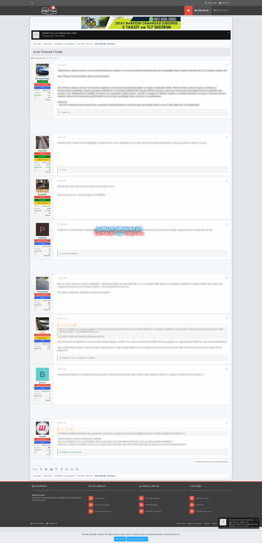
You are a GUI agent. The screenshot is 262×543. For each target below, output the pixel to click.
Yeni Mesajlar (151, 505)
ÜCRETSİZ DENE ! (242, 526)
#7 (227, 369)
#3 (227, 181)
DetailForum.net (153, 511)
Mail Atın (199, 505)
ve (69, 253)
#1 (227, 65)
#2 (227, 137)
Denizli (47, 215)
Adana (48, 400)
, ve (72, 452)
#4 (227, 224)
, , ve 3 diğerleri (78, 358)
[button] (210, 10)
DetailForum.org (203, 511)
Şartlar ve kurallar (194, 523)
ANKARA (47, 256)
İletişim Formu (202, 498)
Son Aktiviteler (152, 498)
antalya (47, 172)
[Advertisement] (131, 125)
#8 (227, 423)
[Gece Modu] (32, 3)
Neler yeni (222, 10)
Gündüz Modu (38, 523)
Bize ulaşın (181, 523)
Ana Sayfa (99, 498)
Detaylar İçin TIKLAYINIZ (53, 36)
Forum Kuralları (101, 505)
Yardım (215, 523)
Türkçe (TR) (52, 523)
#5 (227, 278)
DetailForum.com (102, 511)
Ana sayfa (188, 10)
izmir (48, 454)
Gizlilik (207, 523)
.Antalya (47, 100)
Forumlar (203, 10)
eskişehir (47, 310)
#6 (227, 318)
